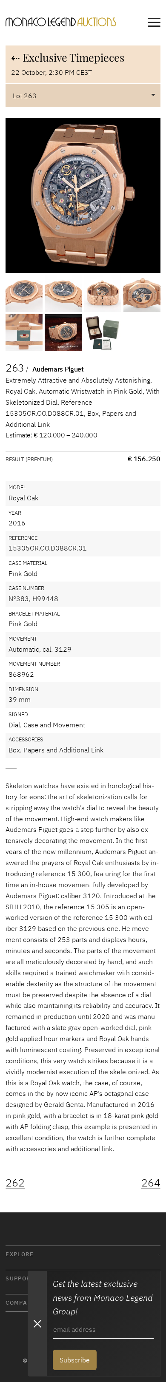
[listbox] (83, 95)
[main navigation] (154, 24)
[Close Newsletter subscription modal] (37, 1323)
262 (15, 1182)
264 (150, 1182)
